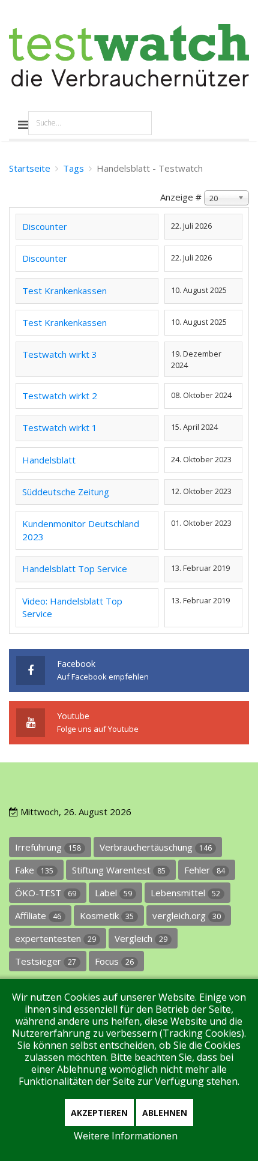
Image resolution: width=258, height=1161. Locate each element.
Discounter (44, 226)
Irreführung (48, 847)
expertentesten (55, 938)
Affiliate (38, 915)
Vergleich (141, 938)
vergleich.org (186, 915)
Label (113, 893)
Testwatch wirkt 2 (59, 396)
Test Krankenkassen (64, 291)
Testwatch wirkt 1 (59, 427)
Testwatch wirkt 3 (59, 354)
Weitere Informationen (126, 1135)
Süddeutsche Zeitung (65, 492)
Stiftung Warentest (119, 870)
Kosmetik (107, 915)
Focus (114, 961)
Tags (73, 168)
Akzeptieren (99, 1112)
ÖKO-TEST (45, 893)
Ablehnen (164, 1112)
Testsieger (45, 961)
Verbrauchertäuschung (156, 847)
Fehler (204, 870)
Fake (34, 870)
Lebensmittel (185, 893)
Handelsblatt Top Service (74, 568)
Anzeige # (181, 197)
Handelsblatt (49, 460)
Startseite (29, 168)
